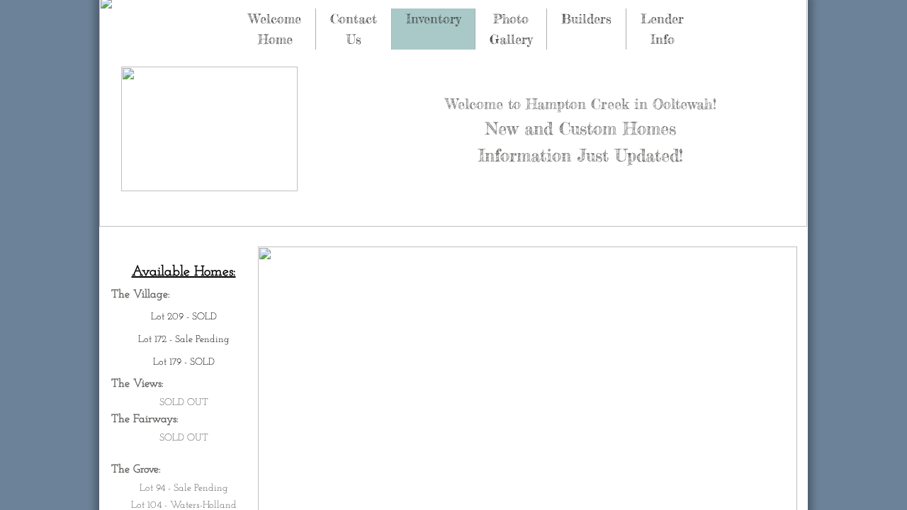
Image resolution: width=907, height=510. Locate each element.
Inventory (433, 18)
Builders (586, 18)
